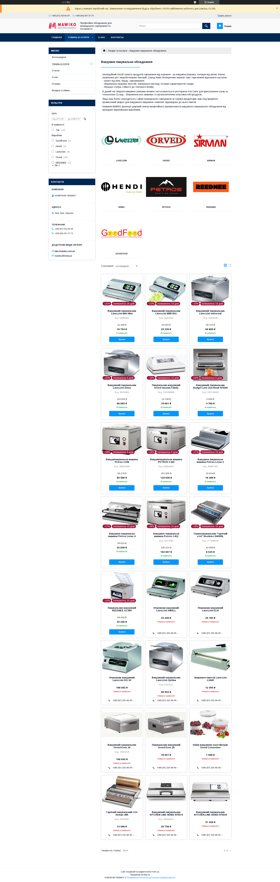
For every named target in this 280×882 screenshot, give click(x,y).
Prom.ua (155, 872)
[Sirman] (211, 140)
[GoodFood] (121, 233)
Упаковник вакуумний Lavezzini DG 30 (122, 678)
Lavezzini (121, 161)
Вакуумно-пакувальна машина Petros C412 (166, 535)
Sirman (211, 161)
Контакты (117, 37)
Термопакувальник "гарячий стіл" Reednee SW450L (210, 535)
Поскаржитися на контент (137, 877)
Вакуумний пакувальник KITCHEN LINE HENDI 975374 (166, 813)
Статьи (55, 70)
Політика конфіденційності (163, 877)
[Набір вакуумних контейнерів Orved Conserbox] (210, 724)
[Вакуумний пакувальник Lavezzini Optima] (166, 657)
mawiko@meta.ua (63, 255)
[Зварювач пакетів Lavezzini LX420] (210, 657)
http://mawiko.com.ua (65, 251)
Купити (122, 339)
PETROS (166, 207)
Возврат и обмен (61, 90)
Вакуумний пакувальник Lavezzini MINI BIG (166, 312)
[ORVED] (166, 140)
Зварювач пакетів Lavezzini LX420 (210, 678)
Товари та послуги (117, 50)
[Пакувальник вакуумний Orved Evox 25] (166, 724)
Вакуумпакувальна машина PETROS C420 (166, 460)
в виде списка (229, 266)
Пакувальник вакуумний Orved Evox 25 (166, 746)
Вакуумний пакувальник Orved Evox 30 (122, 746)
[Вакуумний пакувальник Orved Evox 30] (122, 724)
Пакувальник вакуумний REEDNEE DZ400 (122, 609)
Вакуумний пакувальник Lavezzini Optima (166, 678)
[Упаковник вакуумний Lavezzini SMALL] (166, 587)
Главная (57, 37)
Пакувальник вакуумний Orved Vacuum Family (166, 386)
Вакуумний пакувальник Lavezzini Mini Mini (122, 312)
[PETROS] (166, 187)
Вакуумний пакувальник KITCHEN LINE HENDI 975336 (210, 813)
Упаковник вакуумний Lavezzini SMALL (166, 609)
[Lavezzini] (121, 140)
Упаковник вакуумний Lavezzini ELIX (210, 609)
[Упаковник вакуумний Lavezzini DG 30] (122, 657)
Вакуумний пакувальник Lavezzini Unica (122, 386)
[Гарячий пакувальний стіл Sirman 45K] (122, 791)
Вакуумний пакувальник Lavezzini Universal (210, 312)
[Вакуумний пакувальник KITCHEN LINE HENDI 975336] (210, 791)
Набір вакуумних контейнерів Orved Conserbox (210, 746)
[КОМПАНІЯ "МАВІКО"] (62, 28)
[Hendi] (121, 187)
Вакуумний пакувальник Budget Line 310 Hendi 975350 (210, 386)
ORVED (166, 161)
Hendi (121, 207)
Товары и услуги (78, 37)
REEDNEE (211, 207)
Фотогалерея (59, 57)
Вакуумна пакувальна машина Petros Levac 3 (210, 460)
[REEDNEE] (211, 187)
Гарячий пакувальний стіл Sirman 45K (121, 813)
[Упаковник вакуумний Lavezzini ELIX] (210, 587)
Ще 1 (57, 165)
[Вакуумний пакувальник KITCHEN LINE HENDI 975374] (166, 791)
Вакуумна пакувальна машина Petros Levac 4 (121, 535)
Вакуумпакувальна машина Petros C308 (122, 460)
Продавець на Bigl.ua (140, 875)
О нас (101, 37)
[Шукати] (206, 26)
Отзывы (56, 84)
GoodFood (121, 254)
